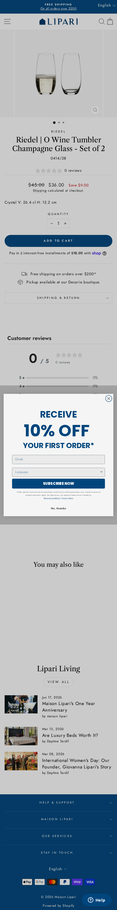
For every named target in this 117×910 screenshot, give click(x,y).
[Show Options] (101, 472)
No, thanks (58, 508)
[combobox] (57, 472)
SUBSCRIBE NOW (58, 483)
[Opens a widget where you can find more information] (97, 900)
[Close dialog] (109, 398)
